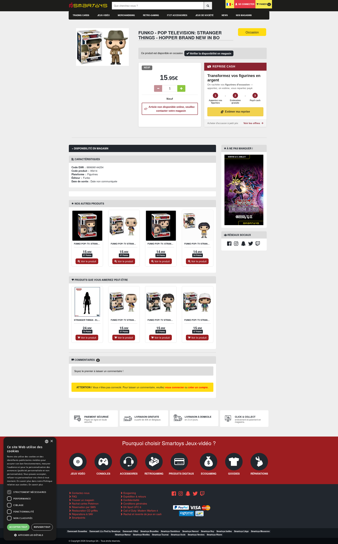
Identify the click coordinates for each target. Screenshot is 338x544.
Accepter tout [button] (18, 527)
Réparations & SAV (82, 514)
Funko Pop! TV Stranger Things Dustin (206, 320)
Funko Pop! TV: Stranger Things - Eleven (97, 243)
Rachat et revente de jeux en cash (142, 514)
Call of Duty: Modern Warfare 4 (140, 510)
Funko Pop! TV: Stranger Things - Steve (170, 243)
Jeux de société (204, 15)
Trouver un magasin (82, 500)
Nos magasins (244, 15)
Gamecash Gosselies (77, 531)
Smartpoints (78, 517)
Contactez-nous (80, 493)
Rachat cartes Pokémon (85, 503)
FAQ (74, 496)
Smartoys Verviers (196, 534)
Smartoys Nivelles (141, 534)
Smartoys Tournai (160, 534)
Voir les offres (252, 123)
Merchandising (126, 15)
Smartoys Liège (241, 531)
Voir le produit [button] (88, 261)
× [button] (51, 441)
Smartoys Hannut (190, 531)
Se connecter (245, 4)
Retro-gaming (151, 15)
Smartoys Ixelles (224, 531)
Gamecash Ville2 (130, 531)
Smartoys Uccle (178, 534)
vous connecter (174, 387)
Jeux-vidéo (103, 15)
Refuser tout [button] (42, 527)
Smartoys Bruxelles (149, 531)
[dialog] (30, 488)
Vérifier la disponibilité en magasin (210, 53)
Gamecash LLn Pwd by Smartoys (104, 531)
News (225, 15)
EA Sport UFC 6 (132, 507)
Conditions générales (135, 503)
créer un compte (198, 387)
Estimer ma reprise (237, 111)
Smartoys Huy (207, 531)
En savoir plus (36, 484)
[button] (30, 535)
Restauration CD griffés (84, 510)
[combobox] (46, 441)
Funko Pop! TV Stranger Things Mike (205, 243)
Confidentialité (131, 500)
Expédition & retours (134, 496)
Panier (264, 4)
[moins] (158, 88)
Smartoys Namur (123, 534)
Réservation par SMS (83, 507)
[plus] (181, 88)
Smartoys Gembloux (170, 531)
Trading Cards (81, 15)
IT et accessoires (177, 15)
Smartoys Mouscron (260, 531)
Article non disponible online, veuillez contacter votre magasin (171, 108)
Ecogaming (129, 493)
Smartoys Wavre (214, 534)
